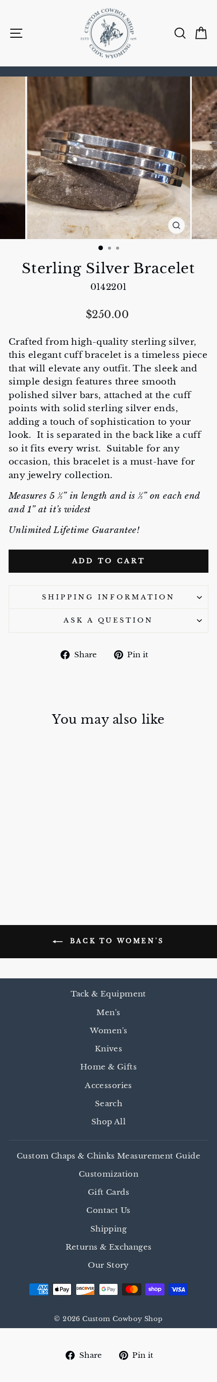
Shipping (108, 1229)
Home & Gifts (108, 1066)
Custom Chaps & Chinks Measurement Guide (108, 1156)
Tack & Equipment (108, 994)
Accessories (108, 1085)
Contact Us (108, 1210)
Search (108, 1103)
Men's (108, 1012)
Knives (108, 1048)
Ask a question (109, 620)
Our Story (108, 1265)
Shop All (108, 1121)
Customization (108, 1174)
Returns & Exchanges (109, 1247)
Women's (109, 1030)
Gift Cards (108, 1192)
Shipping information (109, 597)
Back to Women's (116, 941)
